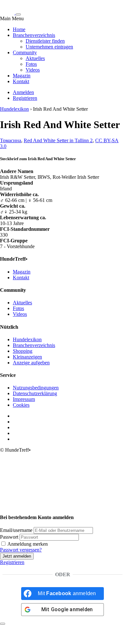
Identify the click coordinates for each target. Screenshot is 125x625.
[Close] (2, 624)
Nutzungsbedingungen (36, 387)
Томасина (10, 140)
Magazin (21, 75)
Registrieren (25, 98)
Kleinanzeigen (27, 357)
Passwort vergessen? (21, 549)
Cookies (21, 405)
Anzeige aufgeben (31, 362)
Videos (33, 70)
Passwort (9, 537)
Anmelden (23, 92)
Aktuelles (35, 58)
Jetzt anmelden (17, 556)
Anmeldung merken (27, 544)
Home (19, 29)
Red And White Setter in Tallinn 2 (58, 140)
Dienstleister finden (45, 41)
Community (25, 52)
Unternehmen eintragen (49, 46)
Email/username (16, 530)
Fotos (31, 64)
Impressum (24, 399)
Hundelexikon (14, 109)
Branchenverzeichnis (34, 35)
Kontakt (21, 81)
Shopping (22, 351)
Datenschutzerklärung (35, 393)
